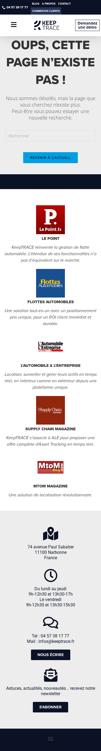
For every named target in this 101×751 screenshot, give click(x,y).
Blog (35, 4)
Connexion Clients (46, 11)
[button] (50, 738)
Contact (64, 4)
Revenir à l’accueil (50, 157)
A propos (48, 4)
